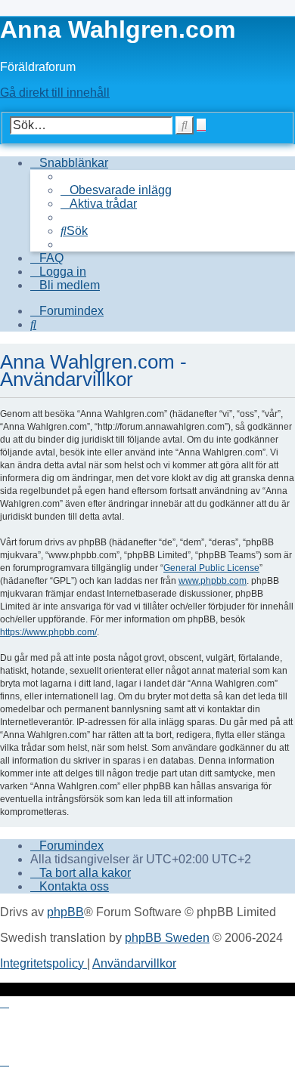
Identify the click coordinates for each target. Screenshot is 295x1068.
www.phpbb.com (213, 581)
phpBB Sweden (167, 937)
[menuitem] (116, 190)
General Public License (211, 568)
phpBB (65, 912)
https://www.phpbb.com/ (48, 632)
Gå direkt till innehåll (55, 92)
